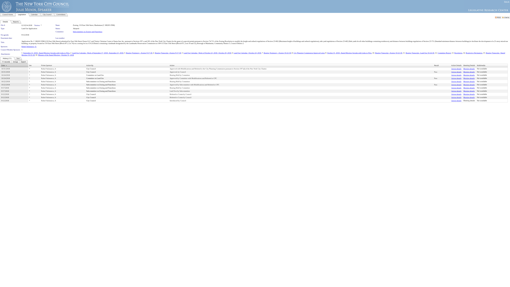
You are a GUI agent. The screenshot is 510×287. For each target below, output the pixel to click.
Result (436, 65)
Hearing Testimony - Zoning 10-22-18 (277, 53)
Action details (456, 69)
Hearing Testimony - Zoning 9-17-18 (139, 53)
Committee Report (444, 53)
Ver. (30, 65)
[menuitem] (6, 62)
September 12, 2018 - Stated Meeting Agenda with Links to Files (46, 53)
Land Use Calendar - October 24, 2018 (247, 53)
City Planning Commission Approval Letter (309, 53)
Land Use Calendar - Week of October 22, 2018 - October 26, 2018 (207, 53)
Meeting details (469, 69)
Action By (89, 65)
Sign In (506, 2)
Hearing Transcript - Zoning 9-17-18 (168, 53)
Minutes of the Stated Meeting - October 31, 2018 (56, 55)
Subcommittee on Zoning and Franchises (87, 32)
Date (3, 65)
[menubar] (13, 62)
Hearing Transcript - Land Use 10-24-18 (420, 53)
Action (172, 65)
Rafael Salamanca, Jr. (29, 47)
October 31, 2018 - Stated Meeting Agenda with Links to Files (349, 53)
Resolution (458, 53)
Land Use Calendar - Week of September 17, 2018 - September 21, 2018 (97, 53)
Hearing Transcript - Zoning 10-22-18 (388, 53)
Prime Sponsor (46, 65)
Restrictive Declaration (474, 53)
